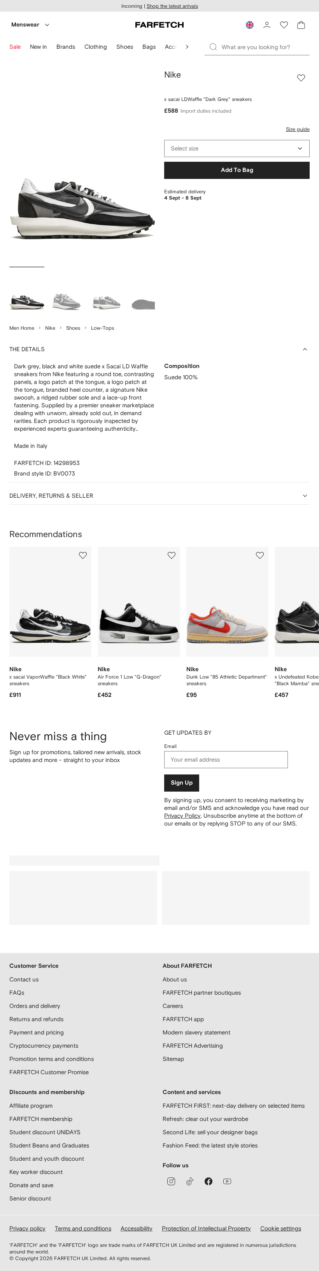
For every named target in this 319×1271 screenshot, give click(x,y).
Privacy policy (27, 1228)
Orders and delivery (34, 1006)
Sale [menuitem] (15, 46)
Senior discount (30, 1198)
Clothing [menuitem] (95, 46)
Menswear (25, 25)
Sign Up (182, 783)
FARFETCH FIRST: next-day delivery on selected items (234, 1105)
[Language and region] (249, 25)
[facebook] (208, 1181)
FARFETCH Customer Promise (49, 1072)
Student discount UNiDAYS (45, 1132)
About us (175, 979)
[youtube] (227, 1181)
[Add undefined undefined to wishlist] (82, 555)
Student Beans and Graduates (49, 1145)
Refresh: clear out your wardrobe (205, 1119)
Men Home (21, 328)
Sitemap (173, 1059)
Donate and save (31, 1185)
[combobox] (237, 148)
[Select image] (26, 292)
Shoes (73, 328)
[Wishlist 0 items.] (284, 25)
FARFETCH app (183, 1019)
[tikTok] (189, 1181)
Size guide (298, 129)
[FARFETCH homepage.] (159, 25)
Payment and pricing (36, 1032)
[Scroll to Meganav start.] (187, 46)
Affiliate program (31, 1105)
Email (170, 746)
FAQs (16, 992)
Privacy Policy (182, 815)
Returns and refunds (36, 1019)
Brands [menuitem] (65, 46)
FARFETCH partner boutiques (202, 992)
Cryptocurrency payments (43, 1045)
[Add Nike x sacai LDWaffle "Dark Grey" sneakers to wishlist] (301, 78)
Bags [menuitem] (149, 46)
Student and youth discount (46, 1158)
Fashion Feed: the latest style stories (210, 1145)
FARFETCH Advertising (193, 1045)
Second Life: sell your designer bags (210, 1132)
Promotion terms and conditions (51, 1059)
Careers (173, 1006)
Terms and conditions (83, 1228)
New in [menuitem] (38, 46)
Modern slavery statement (196, 1032)
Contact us (24, 979)
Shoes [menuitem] (124, 46)
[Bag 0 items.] (301, 25)
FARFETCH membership (40, 1119)
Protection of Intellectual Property (206, 1228)
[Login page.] (266, 25)
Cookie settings (280, 1228)
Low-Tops (102, 328)
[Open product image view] (82, 166)
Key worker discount (36, 1172)
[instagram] (171, 1181)
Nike (50, 328)
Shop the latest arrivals (172, 6)
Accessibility (136, 1228)
